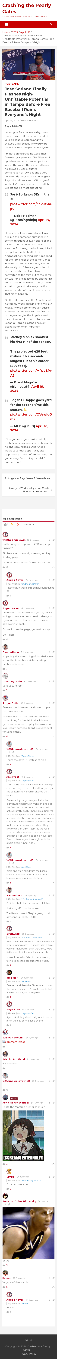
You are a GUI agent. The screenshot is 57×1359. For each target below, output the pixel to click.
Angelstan (13, 1009)
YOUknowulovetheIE (19, 749)
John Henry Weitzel (16, 1102)
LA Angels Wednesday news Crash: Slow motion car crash (28, 490)
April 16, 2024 (12, 120)
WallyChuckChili (13, 1037)
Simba (10, 1176)
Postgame (12, 83)
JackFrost (12, 777)
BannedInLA (11, 652)
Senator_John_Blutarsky (19, 1201)
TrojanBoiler (11, 703)
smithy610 (13, 934)
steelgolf (12, 977)
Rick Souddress (29, 120)
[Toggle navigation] (6, 24)
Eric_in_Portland (14, 1059)
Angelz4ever (14, 580)
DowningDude (12, 681)
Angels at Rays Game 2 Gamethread (29, 478)
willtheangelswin (14, 539)
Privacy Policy (28, 1353)
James (7, 1278)
